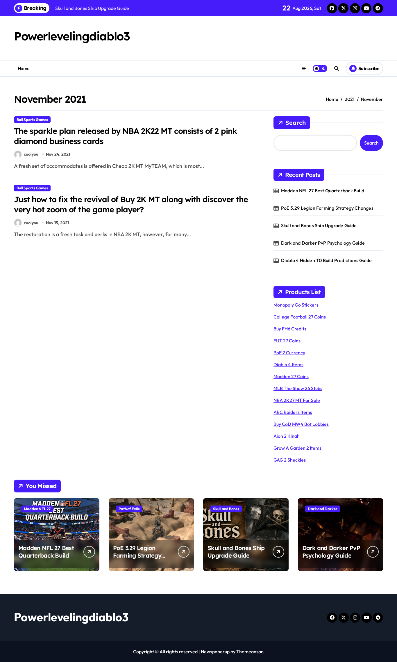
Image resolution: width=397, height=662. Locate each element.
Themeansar (249, 651)
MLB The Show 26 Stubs (297, 388)
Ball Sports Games (32, 119)
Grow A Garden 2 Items (297, 448)
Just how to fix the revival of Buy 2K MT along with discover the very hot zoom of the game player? (131, 204)
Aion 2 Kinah (286, 436)
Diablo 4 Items (288, 364)
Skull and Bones (226, 508)
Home (24, 68)
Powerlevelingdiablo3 (72, 36)
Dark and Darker (322, 508)
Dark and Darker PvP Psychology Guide (323, 243)
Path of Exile (129, 508)
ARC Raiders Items (292, 412)
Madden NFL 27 (37, 508)
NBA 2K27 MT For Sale (296, 400)
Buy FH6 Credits (289, 329)
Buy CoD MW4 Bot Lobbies (301, 424)
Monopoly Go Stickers (296, 305)
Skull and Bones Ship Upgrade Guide (319, 225)
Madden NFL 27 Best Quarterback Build (322, 190)
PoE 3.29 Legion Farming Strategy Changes (327, 208)
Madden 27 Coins (291, 376)
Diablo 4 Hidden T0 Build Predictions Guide (326, 260)
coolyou (31, 154)
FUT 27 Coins (287, 341)
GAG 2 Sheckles (289, 460)
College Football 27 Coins (299, 317)
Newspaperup (215, 651)
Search (295, 122)
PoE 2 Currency (289, 352)
